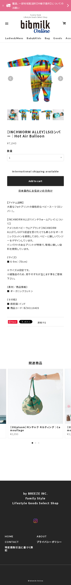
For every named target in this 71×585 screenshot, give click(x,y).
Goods (57, 38)
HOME (9, 536)
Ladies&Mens (14, 38)
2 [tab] (35, 442)
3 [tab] (38, 442)
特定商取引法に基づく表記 (19, 549)
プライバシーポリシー (49, 542)
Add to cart (35, 181)
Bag (47, 38)
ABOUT (42, 536)
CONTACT (12, 542)
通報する (42, 322)
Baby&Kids (34, 38)
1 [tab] (32, 442)
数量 (9, 151)
